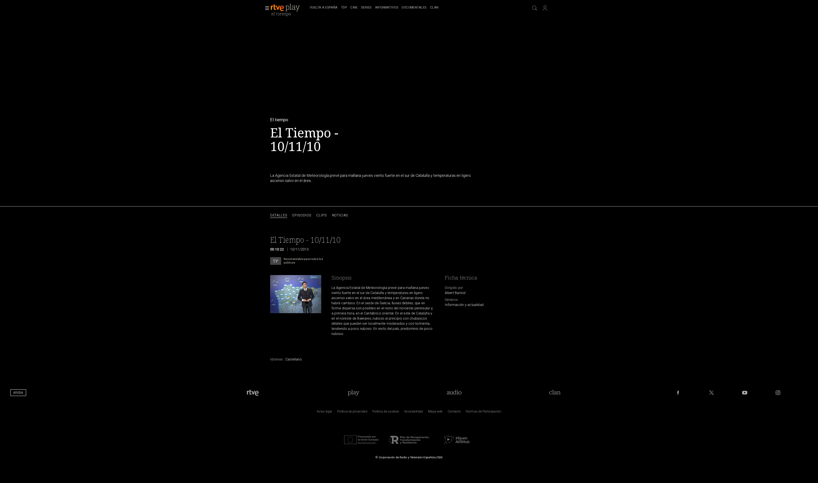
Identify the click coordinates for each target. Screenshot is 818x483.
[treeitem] (324, 7)
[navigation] (413, 7)
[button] (266, 8)
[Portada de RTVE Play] (286, 7)
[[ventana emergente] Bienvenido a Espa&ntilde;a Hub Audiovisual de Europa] (456, 445)
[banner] (289, 7)
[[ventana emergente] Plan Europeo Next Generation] (361, 445)
